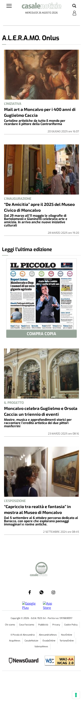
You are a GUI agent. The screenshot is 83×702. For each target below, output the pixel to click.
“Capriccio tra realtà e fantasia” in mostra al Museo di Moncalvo (37, 509)
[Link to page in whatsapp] (41, 592)
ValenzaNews (41, 646)
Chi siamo (10, 624)
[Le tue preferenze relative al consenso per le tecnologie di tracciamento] (76, 695)
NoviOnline (66, 634)
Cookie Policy (71, 624)
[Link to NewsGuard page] (25, 661)
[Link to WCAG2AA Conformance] (58, 661)
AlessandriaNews (48, 634)
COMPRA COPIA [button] (41, 334)
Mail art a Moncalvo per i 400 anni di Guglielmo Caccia (40, 112)
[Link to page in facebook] (30, 592)
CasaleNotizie (31, 640)
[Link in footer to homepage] (41, 568)
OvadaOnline (49, 640)
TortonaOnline (67, 640)
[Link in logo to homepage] (41, 6)
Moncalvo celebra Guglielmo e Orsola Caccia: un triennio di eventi (40, 411)
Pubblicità (43, 624)
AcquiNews (14, 640)
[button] (74, 6)
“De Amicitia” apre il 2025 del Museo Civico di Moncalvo (39, 207)
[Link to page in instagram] (53, 592)
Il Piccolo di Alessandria (23, 634)
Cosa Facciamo (26, 624)
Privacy (56, 624)
